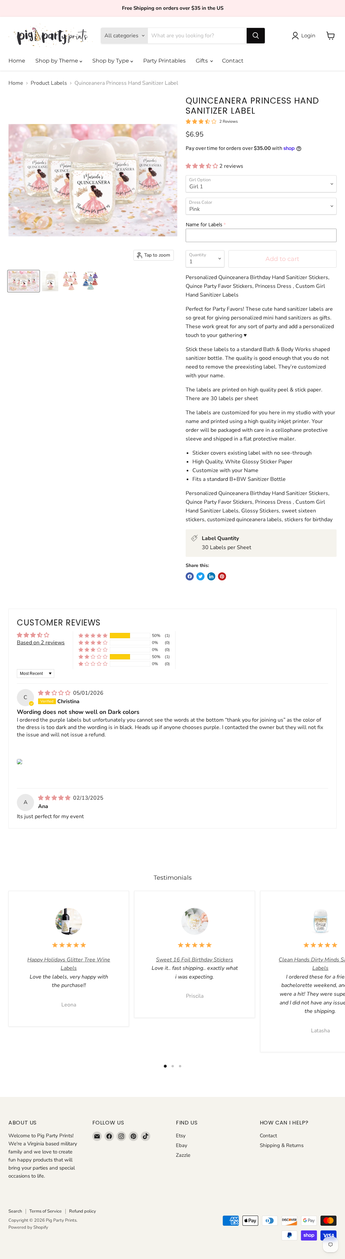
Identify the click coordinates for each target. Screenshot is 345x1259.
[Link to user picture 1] (19, 761)
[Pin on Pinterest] (222, 576)
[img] (55, 693)
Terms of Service (45, 1211)
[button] (202, 166)
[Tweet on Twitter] (200, 576)
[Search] (256, 35)
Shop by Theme (57, 61)
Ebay (181, 1145)
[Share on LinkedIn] (211, 576)
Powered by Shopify (28, 1227)
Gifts (202, 61)
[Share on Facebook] (190, 576)
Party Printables (164, 61)
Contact (233, 61)
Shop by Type (111, 61)
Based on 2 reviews (41, 642)
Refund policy (82, 1211)
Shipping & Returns (282, 1145)
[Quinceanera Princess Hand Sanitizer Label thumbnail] (23, 281)
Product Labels (49, 83)
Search (15, 1211)
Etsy (181, 1135)
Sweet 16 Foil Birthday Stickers (194, 959)
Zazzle (183, 1155)
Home (16, 61)
